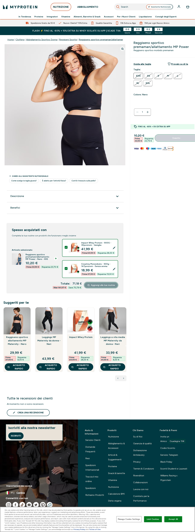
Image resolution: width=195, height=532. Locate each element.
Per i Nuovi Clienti (126, 17)
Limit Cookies (153, 519)
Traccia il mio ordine (91, 478)
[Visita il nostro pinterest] (43, 505)
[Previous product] (118, 378)
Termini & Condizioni (143, 468)
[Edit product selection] (114, 247)
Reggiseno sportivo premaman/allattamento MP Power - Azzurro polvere (117, 39)
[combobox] (144, 6)
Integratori (52, 17)
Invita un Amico (172, 438)
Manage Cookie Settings (129, 519)
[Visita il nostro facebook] (15, 505)
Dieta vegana (114, 501)
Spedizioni (90, 488)
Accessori (109, 17)
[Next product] (123, 378)
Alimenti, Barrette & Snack (87, 17)
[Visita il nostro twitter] (36, 505)
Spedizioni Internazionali (92, 467)
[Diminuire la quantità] (137, 112)
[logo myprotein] (20, 7)
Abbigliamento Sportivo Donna (41, 39)
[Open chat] (50, 505)
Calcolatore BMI (116, 494)
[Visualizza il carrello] (187, 7)
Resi (87, 458)
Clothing (20, 39)
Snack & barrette (116, 473)
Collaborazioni (140, 482)
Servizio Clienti (92, 440)
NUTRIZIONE (61, 6)
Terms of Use (95, 529)
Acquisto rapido (19, 367)
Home (10, 39)
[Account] (179, 7)
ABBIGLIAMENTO (87, 6)
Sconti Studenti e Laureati (173, 468)
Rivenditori (138, 475)
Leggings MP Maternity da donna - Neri (49, 340)
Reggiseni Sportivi (68, 39)
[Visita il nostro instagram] (8, 505)
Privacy (136, 462)
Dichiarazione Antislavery (140, 452)
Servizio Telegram (169, 455)
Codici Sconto (167, 448)
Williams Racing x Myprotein (168, 477)
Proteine (38, 17)
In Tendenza (25, 17)
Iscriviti (16, 436)
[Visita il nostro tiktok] (22, 505)
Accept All (173, 519)
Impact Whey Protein (81, 337)
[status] (142, 112)
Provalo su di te (179, 64)
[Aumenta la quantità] (147, 112)
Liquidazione (145, 17)
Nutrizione (113, 436)
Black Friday (166, 462)
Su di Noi (137, 436)
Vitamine (65, 17)
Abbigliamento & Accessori (116, 445)
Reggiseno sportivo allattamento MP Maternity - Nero (17, 340)
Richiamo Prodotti (94, 495)
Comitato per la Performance (141, 498)
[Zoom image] (122, 49)
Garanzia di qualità (142, 443)
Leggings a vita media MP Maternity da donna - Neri (112, 340)
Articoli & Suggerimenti (114, 457)
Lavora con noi (140, 489)
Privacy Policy (79, 529)
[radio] (138, 76)
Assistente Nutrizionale (161, 7)
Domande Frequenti (90, 449)
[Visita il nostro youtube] (29, 505)
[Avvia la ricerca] (118, 6)
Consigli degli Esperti (166, 17)
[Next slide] (125, 345)
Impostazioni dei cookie (19, 486)
